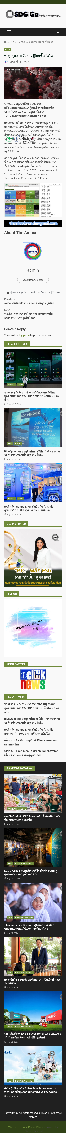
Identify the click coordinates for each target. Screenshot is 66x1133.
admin (12, 61)
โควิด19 (56, 292)
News (7, 50)
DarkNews (48, 1112)
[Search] (58, 32)
